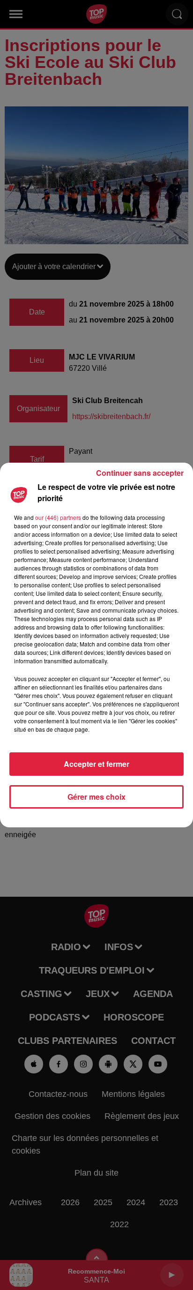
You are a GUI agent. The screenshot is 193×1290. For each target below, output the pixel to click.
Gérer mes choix (96, 796)
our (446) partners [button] (58, 517)
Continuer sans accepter (140, 472)
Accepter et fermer (96, 763)
